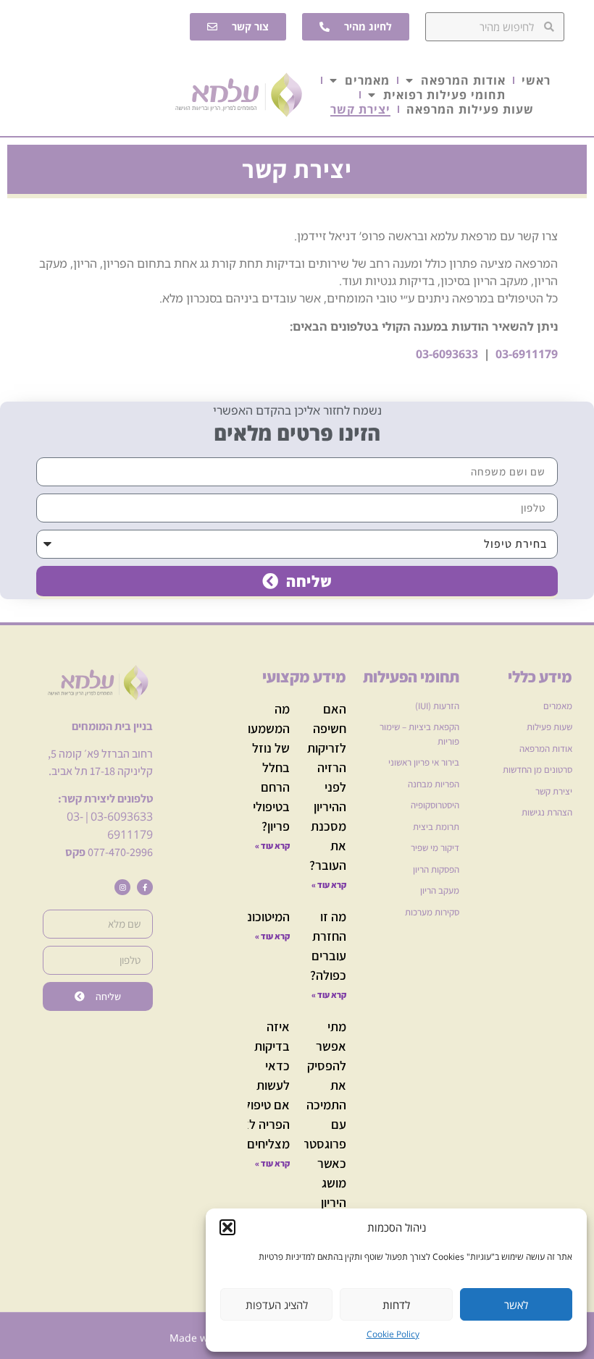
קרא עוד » (328, 884)
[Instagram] (122, 887)
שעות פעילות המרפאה (470, 109)
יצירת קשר (360, 109)
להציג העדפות (277, 1304)
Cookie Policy (393, 1334)
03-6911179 (526, 354)
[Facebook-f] (145, 887)
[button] (227, 1227)
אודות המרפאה (463, 80)
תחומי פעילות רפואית (444, 95)
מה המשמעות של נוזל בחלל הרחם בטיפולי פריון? (265, 767)
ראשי (536, 80)
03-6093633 (122, 816)
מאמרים (367, 80)
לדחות (396, 1304)
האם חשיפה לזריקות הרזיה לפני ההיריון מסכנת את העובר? (326, 786)
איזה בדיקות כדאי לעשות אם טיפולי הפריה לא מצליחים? (265, 1085)
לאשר (516, 1304)
